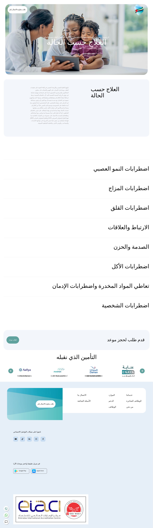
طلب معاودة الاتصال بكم (17, 9)
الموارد (112, 395)
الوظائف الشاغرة (133, 401)
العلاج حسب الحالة (51, 37)
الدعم (111, 401)
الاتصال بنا (81, 395)
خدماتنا (129, 395)
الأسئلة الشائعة (84, 401)
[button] (10, 371)
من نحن (129, 407)
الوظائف (112, 407)
